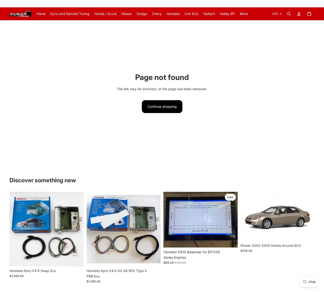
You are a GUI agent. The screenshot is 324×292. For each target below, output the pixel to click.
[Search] (289, 14)
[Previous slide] (16, 229)
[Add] (76, 259)
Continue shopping (162, 106)
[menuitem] (243, 14)
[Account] (299, 14)
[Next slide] (76, 229)
